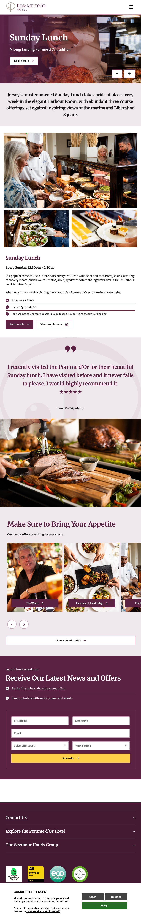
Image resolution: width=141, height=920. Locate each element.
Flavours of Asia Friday (32, 603)
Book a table (21, 60)
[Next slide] (24, 624)
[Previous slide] (12, 624)
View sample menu (51, 324)
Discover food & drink (68, 640)
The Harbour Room (89, 603)
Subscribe (68, 758)
